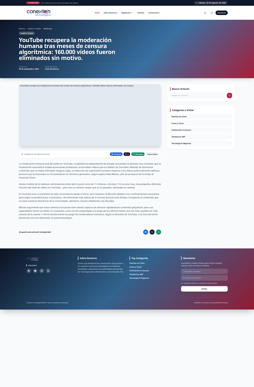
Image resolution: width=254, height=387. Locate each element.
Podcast (140, 13)
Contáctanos (153, 13)
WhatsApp (139, 154)
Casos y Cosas (34, 29)
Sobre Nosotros (110, 13)
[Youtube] (35, 270)
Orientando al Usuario (139, 270)
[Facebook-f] (28, 270)
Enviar (204, 289)
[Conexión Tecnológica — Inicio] (39, 12)
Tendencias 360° (136, 274)
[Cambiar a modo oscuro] (205, 12)
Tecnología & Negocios (139, 278)
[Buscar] (212, 12)
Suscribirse (221, 13)
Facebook (117, 154)
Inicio (97, 13)
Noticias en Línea (137, 263)
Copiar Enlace (152, 154)
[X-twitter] (48, 270)
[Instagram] (41, 270)
